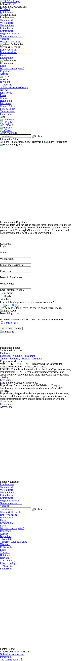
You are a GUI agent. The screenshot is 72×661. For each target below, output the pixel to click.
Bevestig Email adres (11, 277)
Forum (4, 55)
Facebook (5, 355)
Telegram (37, 358)
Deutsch (9, 119)
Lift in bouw (6, 28)
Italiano (8, 127)
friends (7, 296)
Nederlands (11, 132)
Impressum (6, 114)
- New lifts (7, 84)
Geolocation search (11, 36)
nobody (8, 299)
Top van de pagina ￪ (11, 659)
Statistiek (5, 38)
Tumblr (25, 358)
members (8, 293)
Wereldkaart (7, 20)
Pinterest (14, 358)
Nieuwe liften (7, 25)
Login (4, 65)
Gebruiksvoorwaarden (12, 654)
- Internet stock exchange (14, 87)
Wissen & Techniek (10, 41)
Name (3, 252)
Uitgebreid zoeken (10, 33)
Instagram (29, 355)
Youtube (17, 355)
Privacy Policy (8, 108)
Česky (8, 130)
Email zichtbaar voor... (12, 289)
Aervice (4, 73)
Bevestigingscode (9, 313)
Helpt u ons (7, 100)
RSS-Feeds (6, 92)
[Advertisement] (36, 185)
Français (8, 124)
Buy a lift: (5, 81)
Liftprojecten (7, 30)
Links (3, 95)
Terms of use (7, 111)
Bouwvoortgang (9, 49)
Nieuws (5, 90)
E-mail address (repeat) (12, 264)
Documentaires (8, 52)
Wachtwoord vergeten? (12, 68)
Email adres (6, 271)
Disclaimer (5, 103)
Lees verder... (7, 380)
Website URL (7, 283)
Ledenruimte (6, 57)
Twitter (3, 358)
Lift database (7, 12)
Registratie (5, 71)
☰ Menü (5, 9)
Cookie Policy (7, 106)
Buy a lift (5, 536)
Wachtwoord (7, 258)
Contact (5, 98)
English (9, 122)
